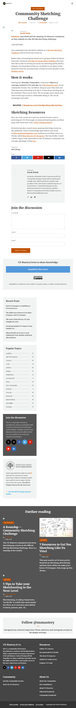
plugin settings (39, 632)
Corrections (39, 704)
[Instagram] (13, 442)
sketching (15, 149)
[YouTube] (8, 448)
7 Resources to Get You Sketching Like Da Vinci (55, 548)
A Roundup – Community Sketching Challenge (19, 530)
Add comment (22, 22)
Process (8, 392)
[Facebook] (19, 442)
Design (8, 371)
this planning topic (50, 85)
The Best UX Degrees (47, 656)
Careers (8, 360)
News (8, 382)
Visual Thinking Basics (42, 123)
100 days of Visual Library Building (42, 61)
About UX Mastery (46, 688)
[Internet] (8, 442)
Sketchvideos (10, 400)
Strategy (9, 407)
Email (13, 240)
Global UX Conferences (48, 659)
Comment (14, 213)
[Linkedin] (13, 448)
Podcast (8, 389)
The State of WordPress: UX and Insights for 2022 (18, 320)
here (34, 141)
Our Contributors (45, 684)
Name (14, 232)
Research (9, 396)
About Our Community (47, 681)
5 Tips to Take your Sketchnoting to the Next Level (17, 587)
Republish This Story (38, 269)
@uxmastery (43, 622)
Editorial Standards (46, 692)
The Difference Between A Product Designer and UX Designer (18, 314)
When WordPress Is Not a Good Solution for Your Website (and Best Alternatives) (19, 335)
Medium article (17, 71)
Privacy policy (13, 704)
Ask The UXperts (11, 357)
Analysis (9, 353)
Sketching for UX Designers (33, 136)
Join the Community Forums (13, 681)
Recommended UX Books (48, 652)
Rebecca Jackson (10, 594)
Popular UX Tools (46, 663)
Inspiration (10, 375)
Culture (8, 368)
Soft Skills (9, 403)
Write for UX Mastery (11, 684)
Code (8, 364)
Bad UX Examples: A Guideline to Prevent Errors (18, 307)
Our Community (37, 8)
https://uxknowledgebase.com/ (25, 133)
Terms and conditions (27, 704)
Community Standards (47, 695)
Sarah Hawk (43, 22)
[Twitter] (24, 442)
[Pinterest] (30, 442)
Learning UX (10, 378)
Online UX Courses (46, 649)
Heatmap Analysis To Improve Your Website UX (19, 327)
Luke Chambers (46, 555)
